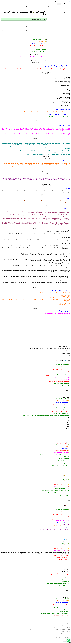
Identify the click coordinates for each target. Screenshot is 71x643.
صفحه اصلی (33, 625)
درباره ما (33, 633)
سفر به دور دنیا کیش (5, 223)
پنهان (67, 77)
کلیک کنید (35, 41)
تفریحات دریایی (32, 629)
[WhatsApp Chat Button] (68, 640)
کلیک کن (33, 43)
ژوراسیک (68, 69)
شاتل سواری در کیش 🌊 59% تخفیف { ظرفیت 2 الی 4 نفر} (62, 569)
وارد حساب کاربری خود (58, 350)
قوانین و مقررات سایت (31, 627)
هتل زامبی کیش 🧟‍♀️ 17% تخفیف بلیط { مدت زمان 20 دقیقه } (62, 505)
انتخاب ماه (44, 22)
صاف (31, 32)
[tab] (37, 62)
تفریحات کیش (33, 60)
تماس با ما (33, 631)
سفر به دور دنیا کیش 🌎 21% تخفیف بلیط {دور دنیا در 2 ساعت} (62, 539)
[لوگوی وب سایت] (66, 2)
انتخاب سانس (43, 30)
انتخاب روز (44, 26)
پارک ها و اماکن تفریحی (40, 60)
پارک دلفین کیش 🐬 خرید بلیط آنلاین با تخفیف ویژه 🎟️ (63, 360)
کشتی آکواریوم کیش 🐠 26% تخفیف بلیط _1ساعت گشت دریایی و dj (61, 475)
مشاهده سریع (69, 388)
